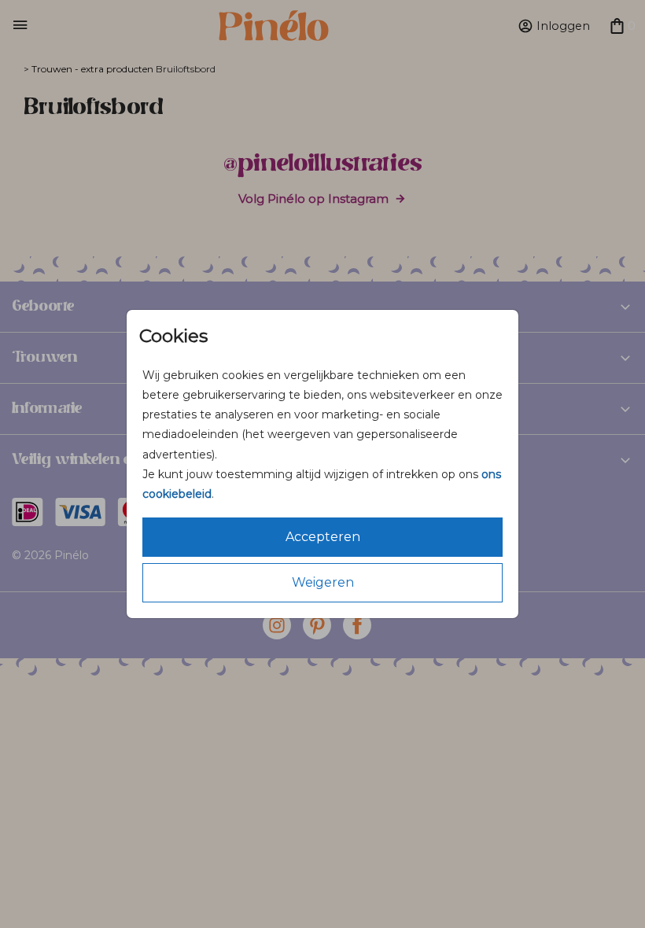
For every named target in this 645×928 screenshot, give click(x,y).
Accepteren (323, 536)
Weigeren (323, 582)
